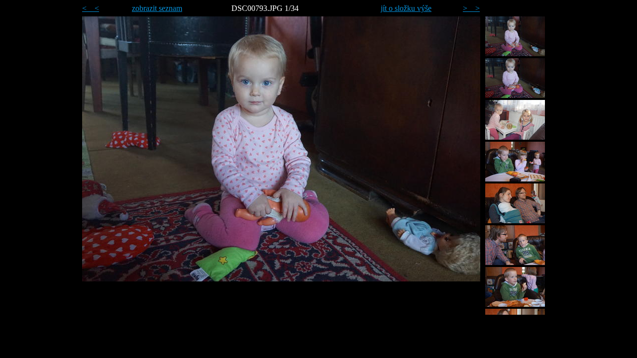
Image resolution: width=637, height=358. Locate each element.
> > (471, 8)
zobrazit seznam (157, 8)
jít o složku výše (406, 8)
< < (90, 8)
